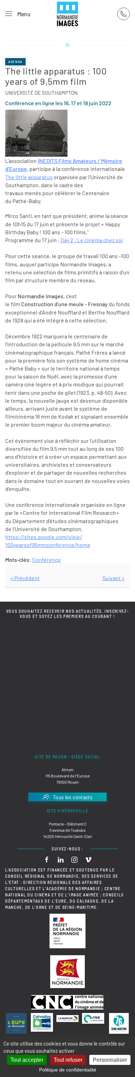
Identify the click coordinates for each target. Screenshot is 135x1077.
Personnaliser (110, 1060)
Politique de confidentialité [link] (67, 1070)
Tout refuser (68, 1060)
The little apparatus (29, 177)
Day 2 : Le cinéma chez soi (92, 240)
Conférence (46, 559)
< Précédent (25, 578)
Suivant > (113, 578)
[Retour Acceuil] (67, 14)
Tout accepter (26, 1060)
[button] (17, 14)
